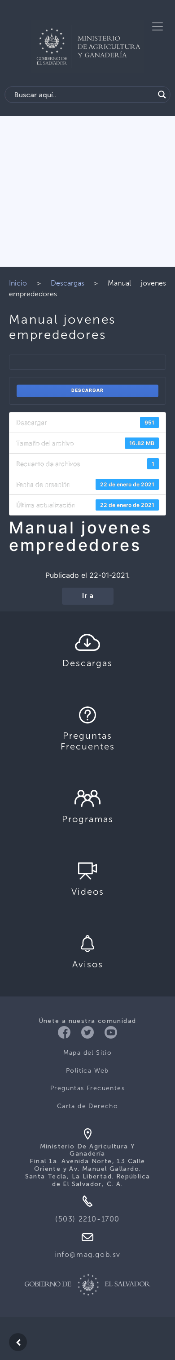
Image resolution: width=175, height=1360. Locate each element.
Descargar (87, 390)
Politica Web (87, 1070)
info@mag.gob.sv (87, 1254)
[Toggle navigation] (157, 26)
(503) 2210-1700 (87, 1219)
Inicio (18, 283)
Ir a (87, 596)
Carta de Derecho (87, 1106)
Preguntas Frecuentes (87, 1088)
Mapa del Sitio (87, 1053)
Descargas (67, 283)
